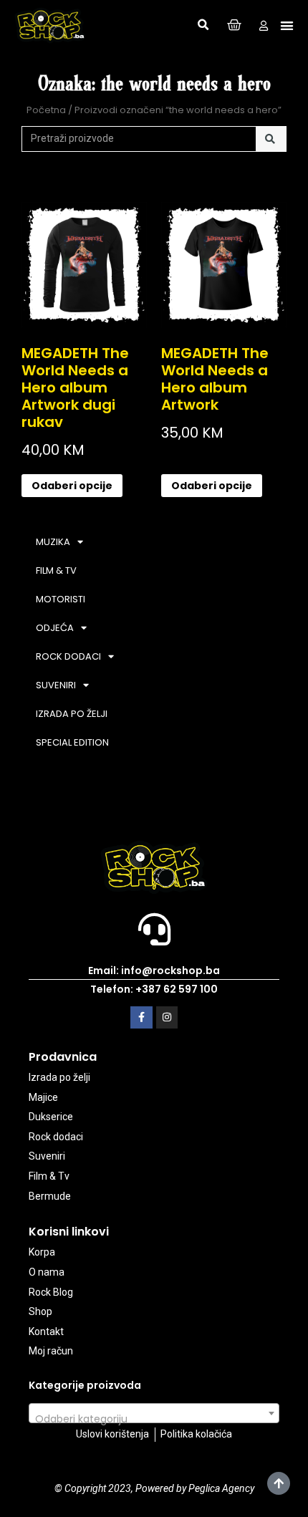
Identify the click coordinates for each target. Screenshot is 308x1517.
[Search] (271, 139)
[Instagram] (167, 1017)
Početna (46, 110)
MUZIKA (53, 542)
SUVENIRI (56, 685)
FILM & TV (56, 570)
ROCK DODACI (68, 656)
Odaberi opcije (72, 485)
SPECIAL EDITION (72, 742)
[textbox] (154, 1419)
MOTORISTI (60, 599)
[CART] (234, 25)
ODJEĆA (55, 628)
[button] (203, 25)
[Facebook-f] (141, 1017)
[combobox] (154, 1413)
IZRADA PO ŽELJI (71, 714)
